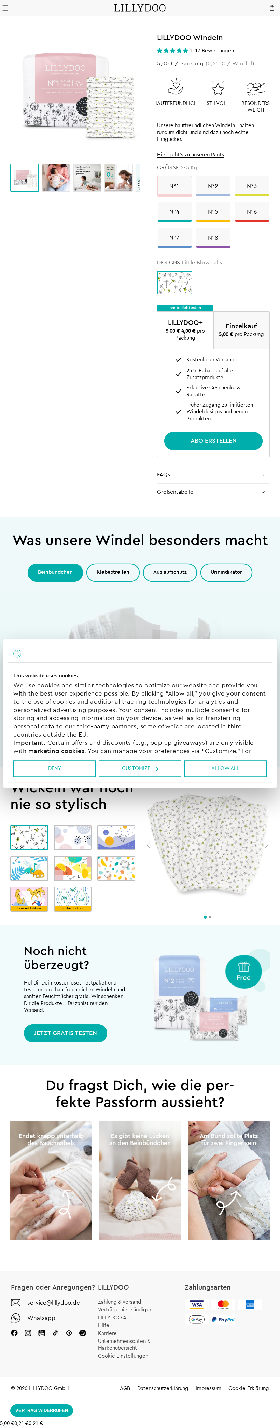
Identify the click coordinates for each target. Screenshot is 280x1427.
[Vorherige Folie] (148, 845)
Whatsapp (41, 1318)
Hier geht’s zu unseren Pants (190, 154)
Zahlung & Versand (119, 1302)
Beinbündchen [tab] (55, 572)
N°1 (174, 186)
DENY (54, 768)
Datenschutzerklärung (162, 1388)
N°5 (213, 212)
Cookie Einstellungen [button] (123, 1356)
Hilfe (103, 1325)
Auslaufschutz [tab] (170, 572)
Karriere (107, 1333)
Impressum (208, 1388)
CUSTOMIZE (136, 768)
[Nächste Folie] (266, 845)
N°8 (213, 238)
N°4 (174, 212)
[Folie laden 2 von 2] (210, 917)
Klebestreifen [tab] (113, 572)
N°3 (252, 186)
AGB (125, 1388)
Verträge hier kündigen (125, 1309)
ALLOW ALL (225, 768)
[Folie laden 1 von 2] (205, 917)
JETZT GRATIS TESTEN (65, 1033)
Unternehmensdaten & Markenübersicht (124, 1345)
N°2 (213, 186)
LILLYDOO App (115, 1317)
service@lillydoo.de (53, 1303)
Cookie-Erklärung (248, 1388)
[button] (173, 50)
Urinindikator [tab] (226, 572)
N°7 (174, 238)
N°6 (252, 212)
